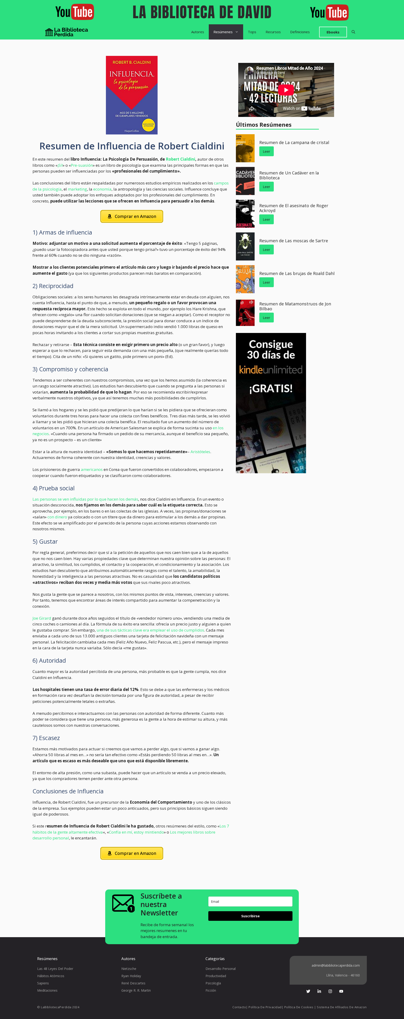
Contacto (239, 1007)
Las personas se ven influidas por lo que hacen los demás (85, 499)
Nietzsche (128, 968)
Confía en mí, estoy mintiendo (136, 832)
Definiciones (300, 31)
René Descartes (133, 983)
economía (102, 189)
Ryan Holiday (131, 976)
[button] (353, 32)
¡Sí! (60, 165)
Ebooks (333, 32)
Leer (266, 151)
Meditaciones (47, 990)
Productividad (216, 976)
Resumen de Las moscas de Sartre (293, 240)
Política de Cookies (299, 1007)
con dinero (57, 517)
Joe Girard (41, 618)
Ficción (211, 990)
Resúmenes (223, 31)
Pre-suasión (82, 165)
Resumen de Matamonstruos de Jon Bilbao (295, 306)
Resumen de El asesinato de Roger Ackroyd (293, 208)
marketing (77, 189)
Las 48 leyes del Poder (55, 968)
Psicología (213, 983)
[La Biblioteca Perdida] (66, 32)
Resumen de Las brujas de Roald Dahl (297, 273)
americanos (92, 469)
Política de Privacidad (265, 1007)
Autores (197, 31)
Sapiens (43, 983)
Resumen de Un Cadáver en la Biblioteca (289, 175)
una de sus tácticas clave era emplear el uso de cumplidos (150, 630)
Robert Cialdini (180, 159)
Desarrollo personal (221, 968)
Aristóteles (200, 451)
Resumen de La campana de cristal (294, 142)
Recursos (273, 31)
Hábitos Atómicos (50, 976)
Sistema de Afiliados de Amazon (342, 1007)
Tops (252, 31)
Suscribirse (250, 916)
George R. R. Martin (136, 990)
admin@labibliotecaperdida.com (336, 965)
